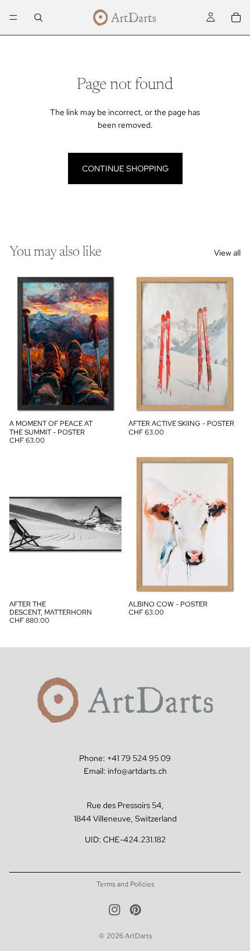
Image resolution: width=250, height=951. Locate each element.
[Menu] (13, 17)
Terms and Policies (125, 884)
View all (227, 252)
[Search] (38, 17)
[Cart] (236, 17)
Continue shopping (125, 168)
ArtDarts (138, 936)
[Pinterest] (135, 910)
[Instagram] (115, 910)
